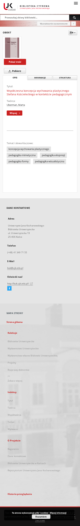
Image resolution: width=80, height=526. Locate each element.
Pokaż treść (15, 61)
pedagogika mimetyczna (22, 155)
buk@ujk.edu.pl (15, 268)
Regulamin (13, 449)
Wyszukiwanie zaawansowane (54, 23)
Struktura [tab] (65, 78)
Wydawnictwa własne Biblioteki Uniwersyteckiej (32, 355)
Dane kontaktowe (17, 456)
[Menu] (75, 3)
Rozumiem (41, 516)
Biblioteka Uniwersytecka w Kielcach (27, 463)
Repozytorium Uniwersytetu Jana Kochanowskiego (34, 470)
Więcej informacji (58, 512)
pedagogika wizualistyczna (49, 161)
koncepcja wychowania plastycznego (29, 149)
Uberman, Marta (16, 105)
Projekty (12, 362)
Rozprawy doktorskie (18, 369)
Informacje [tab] (40, 78)
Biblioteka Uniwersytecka (21, 341)
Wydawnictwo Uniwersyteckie (23, 348)
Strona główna (15, 322)
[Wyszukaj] (74, 17)
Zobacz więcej (15, 380)
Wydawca (13, 429)
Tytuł (10, 400)
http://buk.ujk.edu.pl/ (18, 283)
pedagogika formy (19, 161)
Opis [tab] (15, 78)
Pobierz (16, 71)
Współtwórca (14, 414)
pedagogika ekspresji (53, 155)
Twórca (11, 407)
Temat (11, 422)
